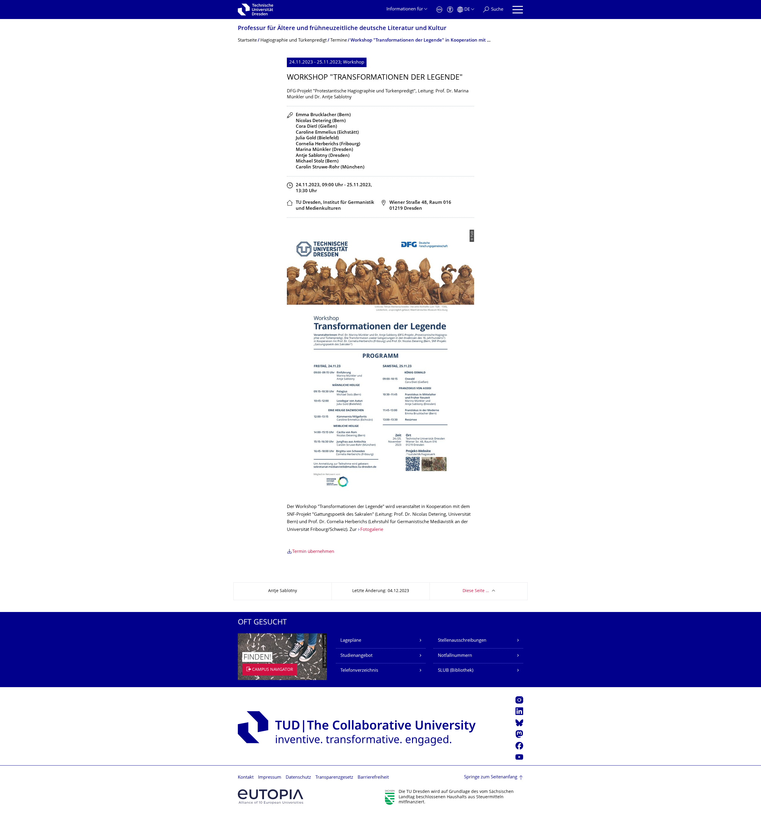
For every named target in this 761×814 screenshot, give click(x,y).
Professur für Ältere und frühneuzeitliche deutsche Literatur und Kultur (342, 28)
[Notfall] (439, 9)
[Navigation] (517, 10)
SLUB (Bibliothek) (455, 670)
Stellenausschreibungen (462, 640)
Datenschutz (298, 777)
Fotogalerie (371, 530)
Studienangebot (356, 656)
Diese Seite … (476, 591)
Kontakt (246, 777)
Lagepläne (350, 640)
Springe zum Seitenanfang (490, 777)
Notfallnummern (455, 656)
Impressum (269, 777)
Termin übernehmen (313, 552)
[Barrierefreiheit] (450, 9)
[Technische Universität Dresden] (255, 9)
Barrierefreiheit (373, 777)
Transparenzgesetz (334, 777)
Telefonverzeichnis (359, 670)
